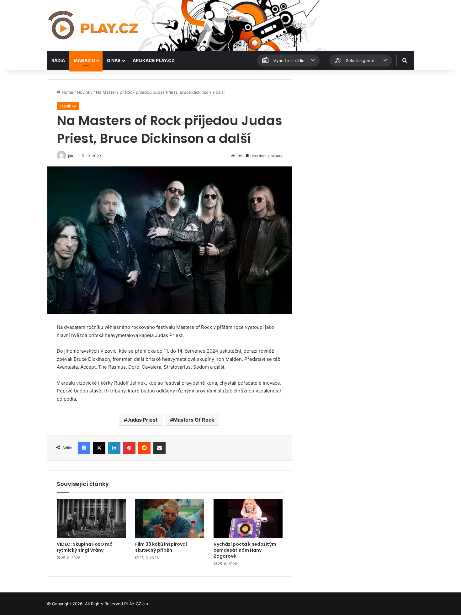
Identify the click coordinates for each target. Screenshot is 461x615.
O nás (113, 60)
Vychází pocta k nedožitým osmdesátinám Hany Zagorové (245, 550)
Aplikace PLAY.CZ (153, 60)
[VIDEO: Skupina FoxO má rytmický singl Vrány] (91, 518)
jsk (70, 156)
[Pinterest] (129, 448)
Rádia (58, 60)
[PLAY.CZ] (94, 25)
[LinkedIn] (114, 448)
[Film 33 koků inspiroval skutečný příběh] (169, 518)
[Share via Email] (159, 448)
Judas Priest (142, 420)
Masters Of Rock (193, 420)
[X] (99, 448)
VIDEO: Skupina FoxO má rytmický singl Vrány (85, 547)
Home (67, 92)
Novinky (85, 92)
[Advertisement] (356, 123)
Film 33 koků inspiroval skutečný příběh (161, 547)
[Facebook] (84, 448)
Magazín (84, 60)
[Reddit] (144, 448)
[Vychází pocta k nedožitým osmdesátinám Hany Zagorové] (248, 518)
